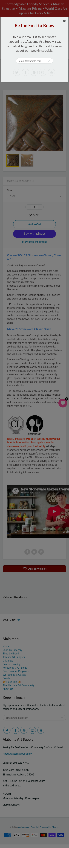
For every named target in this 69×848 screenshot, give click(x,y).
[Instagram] (42, 72)
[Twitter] (16, 72)
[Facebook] (25, 72)
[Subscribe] (49, 61)
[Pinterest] (34, 72)
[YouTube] (51, 72)
